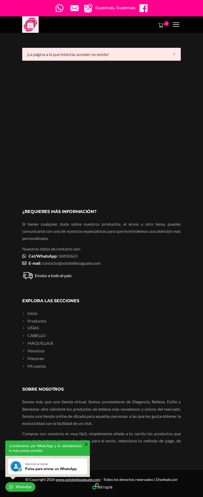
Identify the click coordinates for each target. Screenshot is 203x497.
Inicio (32, 313)
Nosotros (36, 350)
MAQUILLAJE (40, 342)
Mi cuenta (36, 365)
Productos (37, 320)
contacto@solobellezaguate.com (71, 263)
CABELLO (36, 335)
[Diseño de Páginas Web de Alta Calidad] (101, 488)
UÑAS (33, 327)
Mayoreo (35, 358)
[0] (159, 25)
